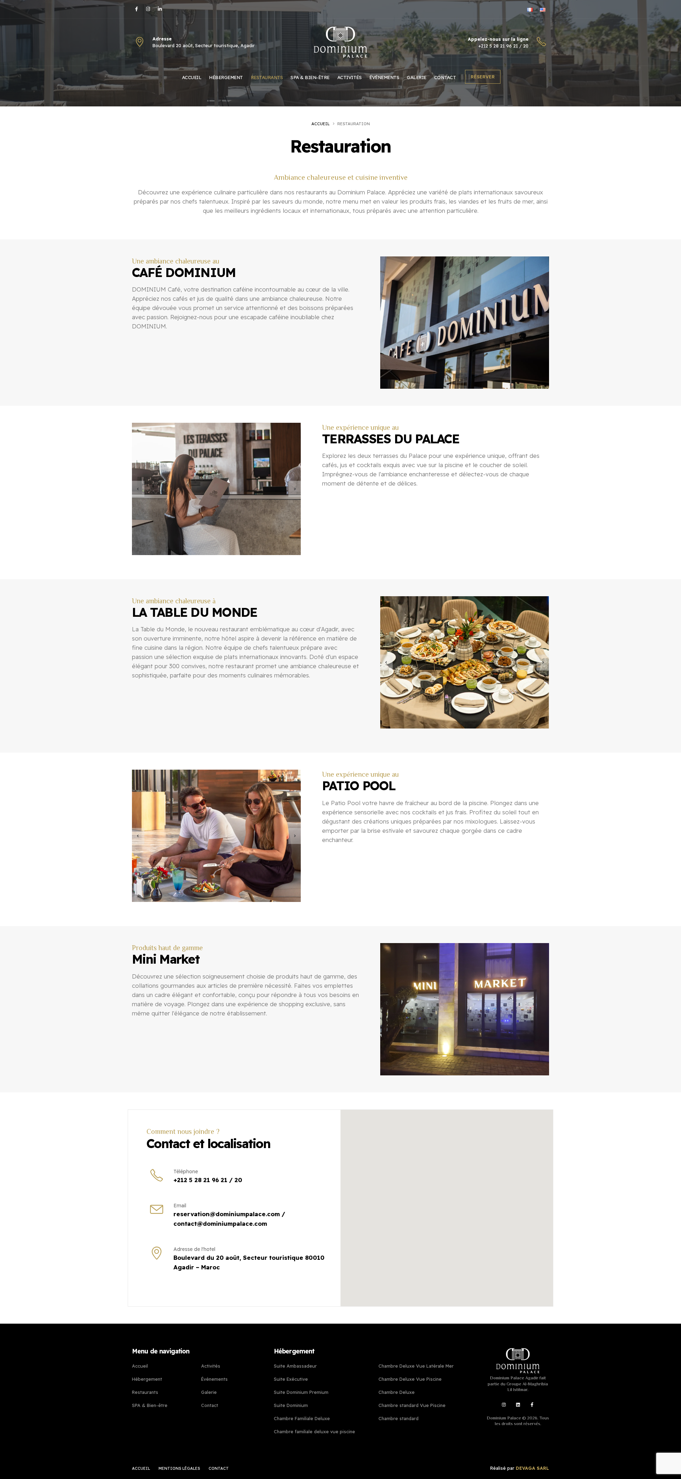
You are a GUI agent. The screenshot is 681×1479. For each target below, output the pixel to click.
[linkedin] (518, 1404)
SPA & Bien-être (310, 77)
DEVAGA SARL (532, 1468)
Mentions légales (179, 1468)
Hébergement (226, 77)
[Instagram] (149, 8)
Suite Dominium (291, 1405)
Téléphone (185, 1171)
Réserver (483, 76)
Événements (384, 77)
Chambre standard (398, 1418)
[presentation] (138, 489)
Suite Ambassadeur (295, 1366)
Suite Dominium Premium (301, 1392)
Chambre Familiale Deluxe (302, 1418)
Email (179, 1205)
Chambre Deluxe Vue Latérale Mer (416, 1366)
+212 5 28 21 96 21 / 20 (503, 46)
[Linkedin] (161, 8)
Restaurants (267, 77)
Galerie (416, 77)
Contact (445, 77)
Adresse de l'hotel (194, 1249)
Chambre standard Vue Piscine (411, 1405)
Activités (349, 77)
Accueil (191, 77)
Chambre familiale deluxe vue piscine (314, 1431)
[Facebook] (137, 8)
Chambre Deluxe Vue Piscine (410, 1379)
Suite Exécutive (291, 1379)
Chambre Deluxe (396, 1392)
